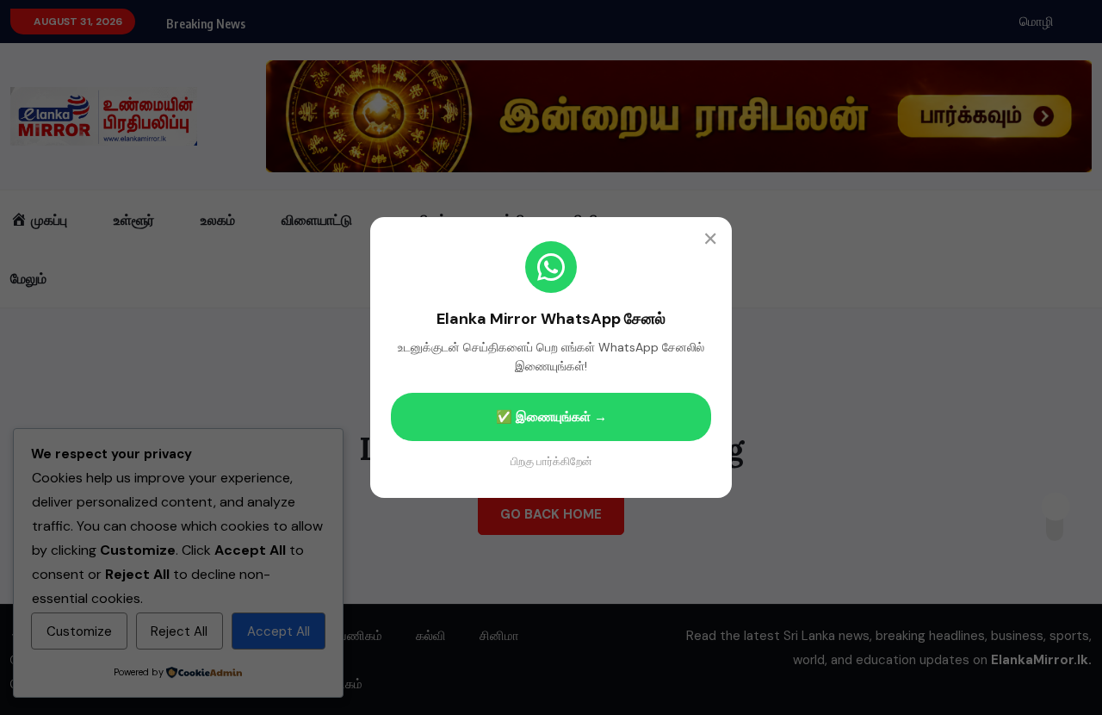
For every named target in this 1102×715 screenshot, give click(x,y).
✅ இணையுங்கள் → (551, 417)
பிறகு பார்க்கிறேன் (551, 461)
